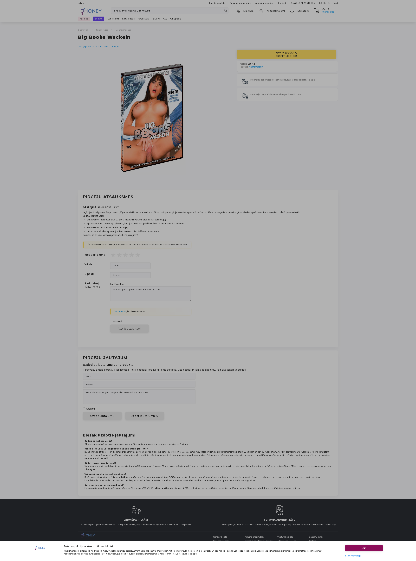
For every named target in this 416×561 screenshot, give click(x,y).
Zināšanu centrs (316, 537)
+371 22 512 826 (306, 3)
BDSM (156, 18)
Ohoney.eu (83, 30)
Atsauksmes (102, 46)
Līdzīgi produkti (86, 46)
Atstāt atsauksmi (129, 328)
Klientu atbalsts (217, 3)
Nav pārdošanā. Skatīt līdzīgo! (286, 54)
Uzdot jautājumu (102, 416)
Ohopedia (176, 18)
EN (329, 3)
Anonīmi (117, 321)
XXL (165, 18)
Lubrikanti (113, 18)
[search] (225, 10)
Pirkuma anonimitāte (240, 3)
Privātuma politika (285, 537)
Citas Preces (102, 30)
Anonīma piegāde (264, 3)
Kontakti (282, 3)
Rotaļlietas (128, 18)
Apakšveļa (144, 18)
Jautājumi (114, 46)
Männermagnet (123, 30)
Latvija (81, 3)
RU (325, 3)
